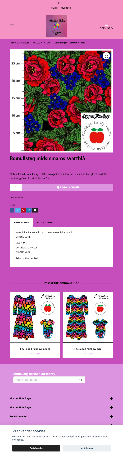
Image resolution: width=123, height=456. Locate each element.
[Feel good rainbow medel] (35, 318)
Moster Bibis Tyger (21, 398)
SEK (60, 3)
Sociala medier (18, 416)
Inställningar (87, 448)
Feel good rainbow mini (87, 349)
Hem (12, 42)
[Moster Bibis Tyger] (56, 26)
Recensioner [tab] (45, 222)
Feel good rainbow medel (35, 349)
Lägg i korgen (69, 187)
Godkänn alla (36, 448)
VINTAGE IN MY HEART (42, 42)
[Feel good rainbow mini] (88, 318)
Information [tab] (21, 222)
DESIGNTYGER (23, 42)
